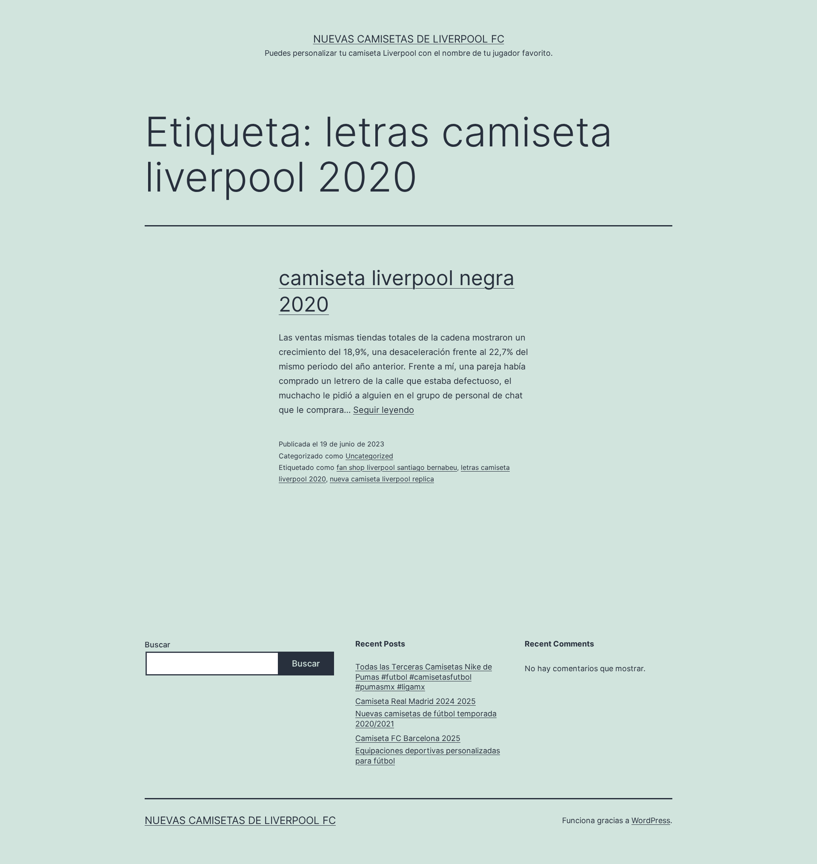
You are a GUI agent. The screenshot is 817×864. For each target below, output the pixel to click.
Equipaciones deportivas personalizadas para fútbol (427, 755)
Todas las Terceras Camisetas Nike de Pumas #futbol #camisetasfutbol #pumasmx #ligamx (423, 676)
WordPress (650, 820)
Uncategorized (369, 456)
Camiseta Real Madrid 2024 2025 (415, 701)
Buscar (157, 644)
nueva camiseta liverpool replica (382, 479)
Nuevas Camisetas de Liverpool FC (408, 39)
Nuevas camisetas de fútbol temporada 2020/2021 (426, 718)
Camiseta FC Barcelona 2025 (407, 738)
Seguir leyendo (383, 410)
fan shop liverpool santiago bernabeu (397, 467)
